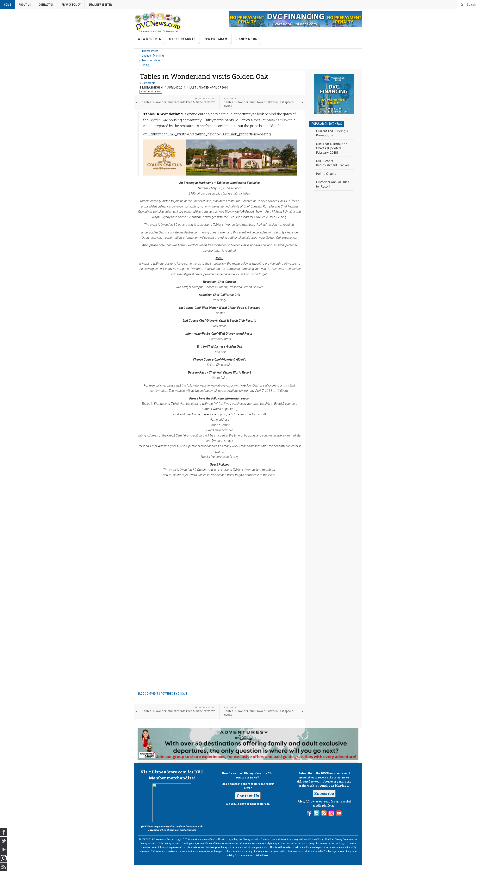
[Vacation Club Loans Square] (334, 94)
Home (7, 4)
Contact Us (46, 4)
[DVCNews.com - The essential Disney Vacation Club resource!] (158, 21)
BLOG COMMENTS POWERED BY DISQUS (162, 693)
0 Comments (147, 82)
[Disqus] (219, 528)
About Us (25, 4)
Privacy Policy (71, 4)
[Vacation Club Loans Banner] (295, 19)
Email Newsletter (100, 4)
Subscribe (324, 793)
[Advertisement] (334, 257)
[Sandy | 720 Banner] (248, 744)
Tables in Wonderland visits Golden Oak (204, 76)
